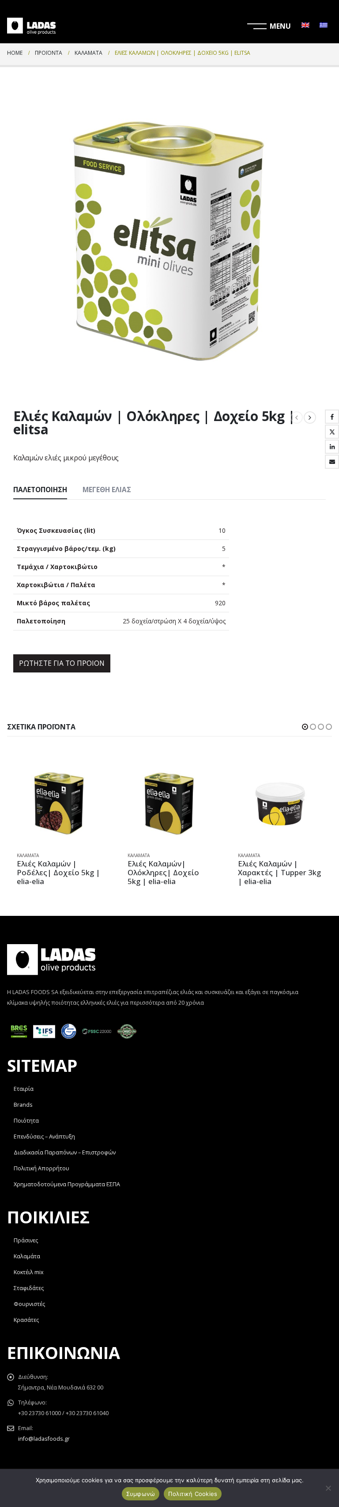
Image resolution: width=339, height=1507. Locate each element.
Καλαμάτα (28, 855)
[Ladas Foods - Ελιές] (31, 26)
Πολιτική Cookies (192, 1493)
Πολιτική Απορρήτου (41, 1168)
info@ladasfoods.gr (44, 1438)
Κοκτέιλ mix (29, 1272)
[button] (305, 726)
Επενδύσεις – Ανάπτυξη (44, 1136)
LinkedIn (332, 447)
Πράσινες (26, 1240)
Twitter (332, 432)
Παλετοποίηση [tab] (40, 489)
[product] (59, 802)
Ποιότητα (26, 1120)
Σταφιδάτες (29, 1288)
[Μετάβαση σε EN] (305, 26)
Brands (23, 1104)
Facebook (332, 417)
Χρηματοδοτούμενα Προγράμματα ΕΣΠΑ (67, 1184)
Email (332, 462)
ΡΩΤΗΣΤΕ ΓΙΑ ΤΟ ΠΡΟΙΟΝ (62, 663)
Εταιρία (24, 1089)
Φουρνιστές (29, 1304)
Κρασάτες (26, 1320)
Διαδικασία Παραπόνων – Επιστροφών (65, 1152)
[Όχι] (328, 1488)
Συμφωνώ (140, 1493)
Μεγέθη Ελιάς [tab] (107, 489)
